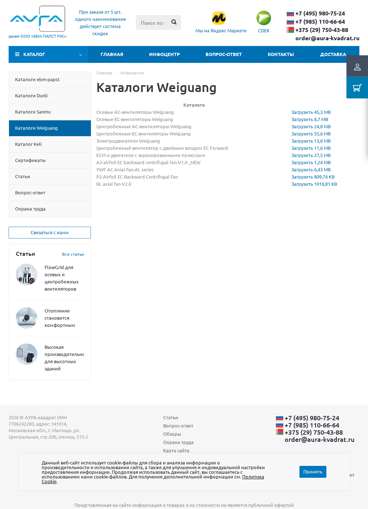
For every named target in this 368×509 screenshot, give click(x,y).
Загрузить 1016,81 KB (314, 184)
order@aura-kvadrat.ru (327, 38)
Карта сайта (176, 450)
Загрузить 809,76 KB (313, 176)
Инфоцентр (164, 54)
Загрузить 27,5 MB (311, 155)
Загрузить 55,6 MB (311, 133)
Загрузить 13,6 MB (311, 141)
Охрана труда (178, 442)
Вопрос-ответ (224, 54)
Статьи (170, 417)
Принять (312, 471)
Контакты (281, 54)
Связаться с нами (50, 232)
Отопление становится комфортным (60, 317)
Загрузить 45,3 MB (311, 112)
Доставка (333, 54)
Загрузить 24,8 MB (311, 126)
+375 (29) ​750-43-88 (321, 30)
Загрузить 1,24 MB (311, 162)
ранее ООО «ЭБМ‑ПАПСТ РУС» (37, 36)
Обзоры (172, 434)
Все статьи (73, 254)
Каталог (34, 54)
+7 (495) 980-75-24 (320, 13)
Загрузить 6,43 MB (311, 169)
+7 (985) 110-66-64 (320, 21)
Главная (112, 54)
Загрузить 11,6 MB (311, 148)
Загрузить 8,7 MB (309, 119)
